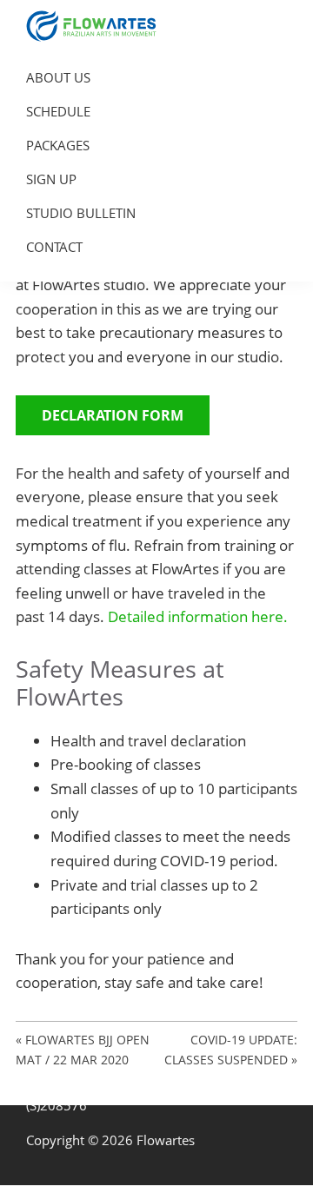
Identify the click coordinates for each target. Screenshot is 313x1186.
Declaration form (112, 415)
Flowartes (166, 1140)
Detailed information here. (198, 616)
